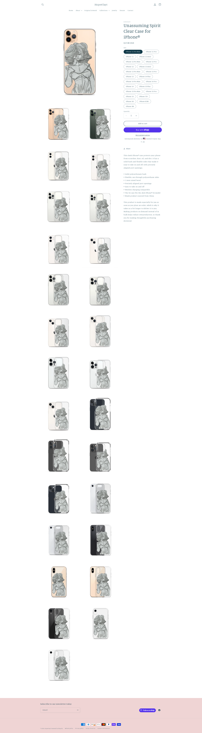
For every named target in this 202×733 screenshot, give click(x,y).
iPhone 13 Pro (151, 71)
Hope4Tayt (48, 728)
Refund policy (69, 728)
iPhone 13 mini (145, 66)
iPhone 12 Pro (151, 62)
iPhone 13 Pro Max (133, 71)
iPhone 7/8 (143, 96)
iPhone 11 (130, 56)
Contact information (104, 728)
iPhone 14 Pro (151, 81)
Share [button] (128, 148)
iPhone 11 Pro (151, 52)
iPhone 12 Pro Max (133, 62)
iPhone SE (130, 101)
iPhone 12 (130, 66)
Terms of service (90, 728)
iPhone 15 (130, 96)
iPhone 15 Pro (151, 91)
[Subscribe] (77, 710)
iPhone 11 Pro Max (133, 52)
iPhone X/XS (144, 101)
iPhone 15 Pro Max (133, 91)
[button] (42, 4)
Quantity (126, 111)
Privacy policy (79, 728)
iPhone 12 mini (145, 56)
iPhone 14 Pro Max (133, 81)
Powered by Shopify (57, 728)
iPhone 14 (130, 86)
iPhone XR (130, 106)
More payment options (143, 135)
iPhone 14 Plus (145, 76)
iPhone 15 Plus (145, 86)
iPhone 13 (130, 76)
